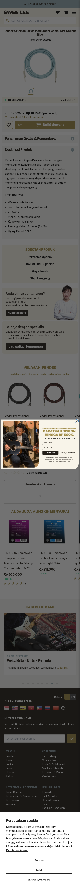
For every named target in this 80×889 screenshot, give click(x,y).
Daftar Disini (50, 453)
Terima (39, 860)
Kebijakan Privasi (17, 850)
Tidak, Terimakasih (68, 453)
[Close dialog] (77, 421)
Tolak (39, 870)
